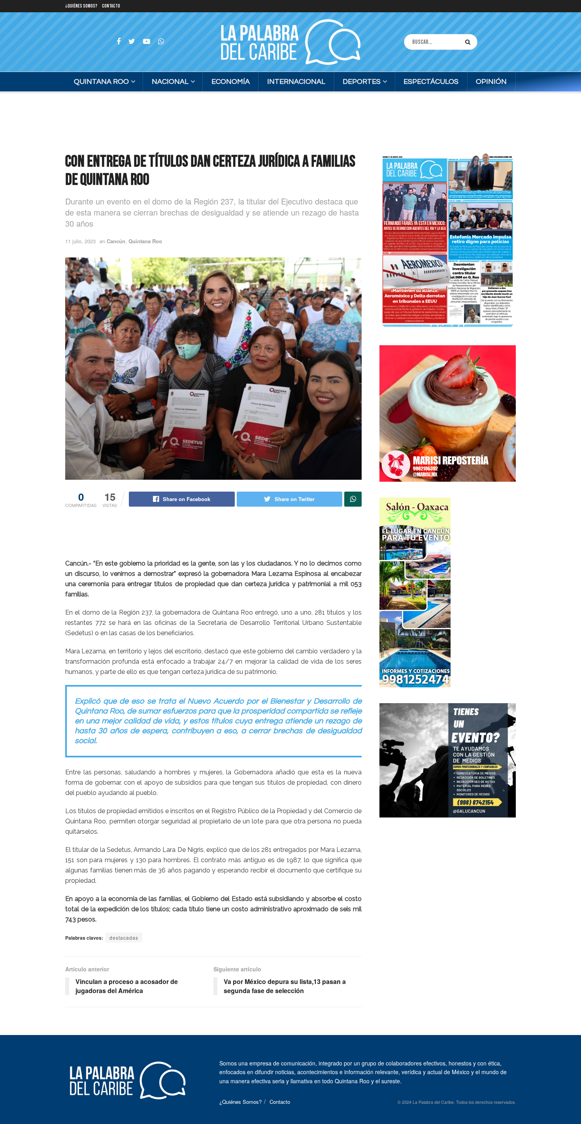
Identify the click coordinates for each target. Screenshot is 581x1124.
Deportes (362, 81)
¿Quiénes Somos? (81, 6)
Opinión (491, 81)
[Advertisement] (290, 121)
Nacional (170, 81)
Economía (230, 81)
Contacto (111, 6)
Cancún (116, 241)
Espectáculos (431, 81)
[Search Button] (469, 42)
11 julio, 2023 (80, 241)
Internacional (296, 81)
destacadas (123, 937)
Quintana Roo (101, 81)
